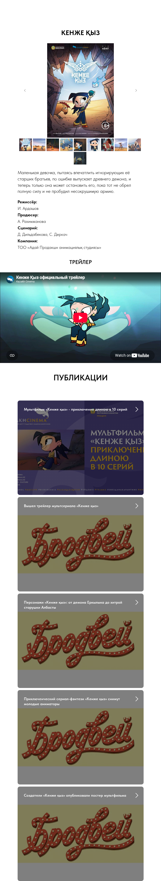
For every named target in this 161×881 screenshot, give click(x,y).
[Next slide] (136, 90)
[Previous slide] (25, 90)
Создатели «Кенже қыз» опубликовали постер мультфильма (75, 795)
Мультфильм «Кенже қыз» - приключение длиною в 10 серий (75, 409)
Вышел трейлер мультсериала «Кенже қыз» (61, 506)
